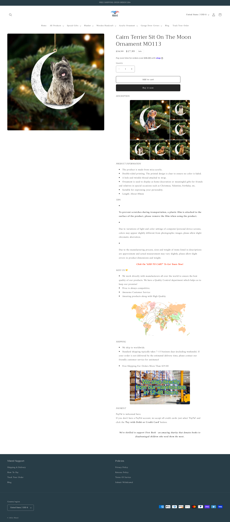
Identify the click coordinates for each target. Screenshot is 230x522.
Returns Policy (121, 472)
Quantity (119, 63)
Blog (9, 482)
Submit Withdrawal (124, 482)
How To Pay (13, 472)
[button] (10, 15)
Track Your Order (15, 477)
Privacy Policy (121, 467)
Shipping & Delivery (16, 467)
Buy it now (148, 88)
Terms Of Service (123, 477)
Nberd (16, 517)
